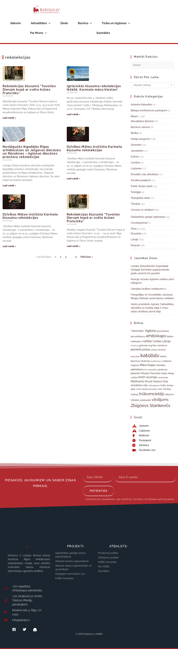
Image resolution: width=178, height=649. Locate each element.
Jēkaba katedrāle (158, 349)
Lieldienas (167, 361)
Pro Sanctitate (150, 369)
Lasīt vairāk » (9, 118)
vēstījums (160, 399)
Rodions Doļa (160, 381)
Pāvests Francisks (151, 373)
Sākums (15, 23)
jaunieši (136, 349)
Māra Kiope (147, 365)
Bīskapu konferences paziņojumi (149, 110)
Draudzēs (136, 233)
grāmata (143, 345)
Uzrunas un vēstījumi (142, 209)
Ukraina (135, 400)
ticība (159, 389)
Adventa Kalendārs (141, 104)
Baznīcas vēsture (140, 127)
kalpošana (135, 356)
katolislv (149, 355)
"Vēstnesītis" (137, 330)
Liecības (135, 162)
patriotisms (137, 369)
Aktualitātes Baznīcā (142, 121)
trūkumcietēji (151, 393)
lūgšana (135, 365)
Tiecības (135, 203)
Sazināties (103, 33)
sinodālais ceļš (139, 385)
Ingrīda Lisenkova (157, 345)
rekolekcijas (163, 377)
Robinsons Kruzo (141, 381)
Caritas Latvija (162, 341)
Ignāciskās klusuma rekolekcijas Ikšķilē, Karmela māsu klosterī (94, 87)
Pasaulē (135, 245)
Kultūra (135, 156)
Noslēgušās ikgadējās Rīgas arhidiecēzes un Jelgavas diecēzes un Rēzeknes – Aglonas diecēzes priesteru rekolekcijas (32, 152)
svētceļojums (154, 385)
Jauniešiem (137, 150)
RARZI (141, 377)
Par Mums (36, 33)
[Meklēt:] (152, 65)
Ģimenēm (136, 144)
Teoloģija (136, 192)
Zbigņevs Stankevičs (150, 405)
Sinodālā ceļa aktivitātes (144, 174)
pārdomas (162, 369)
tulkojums (169, 394)
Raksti (134, 116)
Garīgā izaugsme (140, 139)
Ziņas (134, 228)
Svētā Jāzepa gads (141, 186)
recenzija (151, 377)
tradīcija (135, 394)
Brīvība (134, 133)
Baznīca (83, 23)
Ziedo (64, 23)
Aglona (150, 330)
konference (156, 361)
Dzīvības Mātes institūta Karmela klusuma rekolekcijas (94, 148)
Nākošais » (86, 256)
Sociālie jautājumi (141, 180)
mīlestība (160, 365)
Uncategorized (139, 222)
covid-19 (134, 345)
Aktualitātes (39, 23)
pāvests (135, 373)
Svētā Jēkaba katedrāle (146, 389)
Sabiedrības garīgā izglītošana (148, 216)
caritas (147, 341)
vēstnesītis (145, 400)
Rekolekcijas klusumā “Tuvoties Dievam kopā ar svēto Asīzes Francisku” (29, 89)
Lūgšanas (136, 168)
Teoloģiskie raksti (140, 198)
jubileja (146, 349)
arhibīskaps (156, 336)
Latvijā (134, 239)
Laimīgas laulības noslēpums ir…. (149, 288)
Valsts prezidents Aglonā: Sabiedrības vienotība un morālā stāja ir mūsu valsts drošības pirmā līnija (152, 308)
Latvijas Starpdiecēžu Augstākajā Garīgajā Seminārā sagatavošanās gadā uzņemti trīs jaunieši (150, 270)
